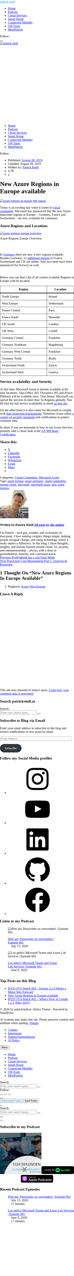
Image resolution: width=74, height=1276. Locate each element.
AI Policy (14, 1040)
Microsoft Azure (49, 477)
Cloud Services (17, 15)
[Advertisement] (37, 84)
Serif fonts (31, 1100)
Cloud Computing (26, 477)
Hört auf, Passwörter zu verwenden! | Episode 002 (39, 1196)
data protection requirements (23, 413)
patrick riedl (7, 1)
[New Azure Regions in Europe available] (23, 201)
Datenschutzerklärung (21, 1036)
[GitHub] (37, 883)
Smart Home (16, 19)
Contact (13, 1029)
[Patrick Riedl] (14, 517)
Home (12, 8)
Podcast (13, 12)
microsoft (23, 484)
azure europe (15, 481)
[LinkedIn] (37, 853)
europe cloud (8, 484)
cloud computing (55, 481)
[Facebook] (37, 913)
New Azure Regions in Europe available (33, 995)
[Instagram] (37, 792)
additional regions (38, 258)
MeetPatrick (15, 29)
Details (34, 1023)
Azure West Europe (33, 586)
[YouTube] (37, 823)
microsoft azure (40, 484)
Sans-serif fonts (11, 1100)
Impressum (15, 1033)
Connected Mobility (20, 22)
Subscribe (11, 748)
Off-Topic (14, 26)
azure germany (34, 481)
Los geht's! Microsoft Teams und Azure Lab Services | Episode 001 (32, 964)
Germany (9, 254)
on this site (60, 403)
